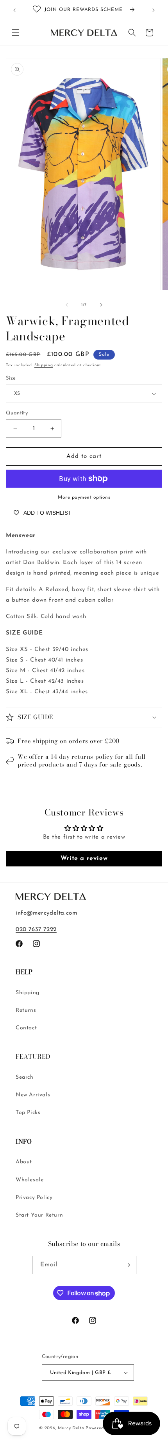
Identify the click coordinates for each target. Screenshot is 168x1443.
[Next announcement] (153, 10)
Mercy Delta (71, 1428)
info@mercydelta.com (46, 913)
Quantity (17, 413)
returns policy (93, 756)
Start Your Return (39, 1215)
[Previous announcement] (14, 10)
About (24, 1162)
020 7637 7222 (36, 930)
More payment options (84, 497)
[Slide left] (66, 304)
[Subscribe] (127, 1265)
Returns (26, 1010)
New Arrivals (33, 1095)
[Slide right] (101, 304)
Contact (26, 1028)
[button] (15, 32)
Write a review (84, 858)
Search (25, 1077)
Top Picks (28, 1113)
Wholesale (29, 1180)
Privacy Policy (34, 1198)
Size (11, 378)
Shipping (43, 365)
